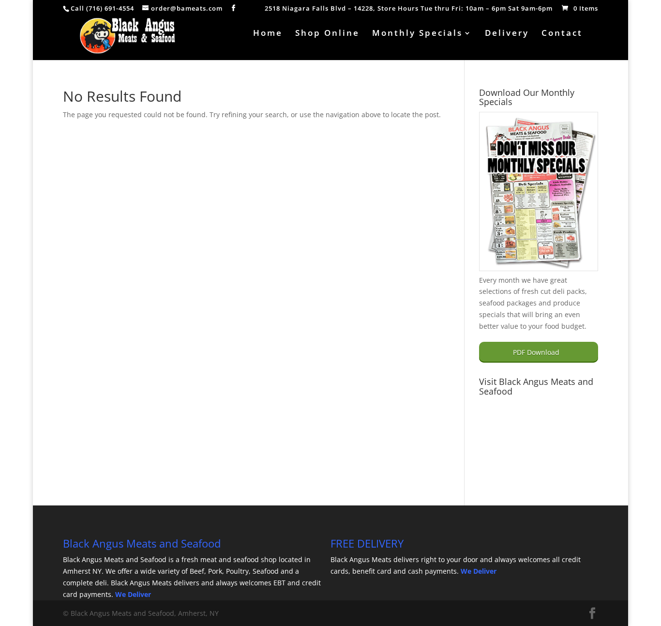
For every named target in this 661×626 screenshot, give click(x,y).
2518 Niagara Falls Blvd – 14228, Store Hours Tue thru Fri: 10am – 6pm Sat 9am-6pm (409, 9)
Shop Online (327, 34)
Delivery (507, 34)
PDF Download (536, 352)
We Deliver (133, 594)
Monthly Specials (417, 34)
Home (268, 34)
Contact (562, 34)
